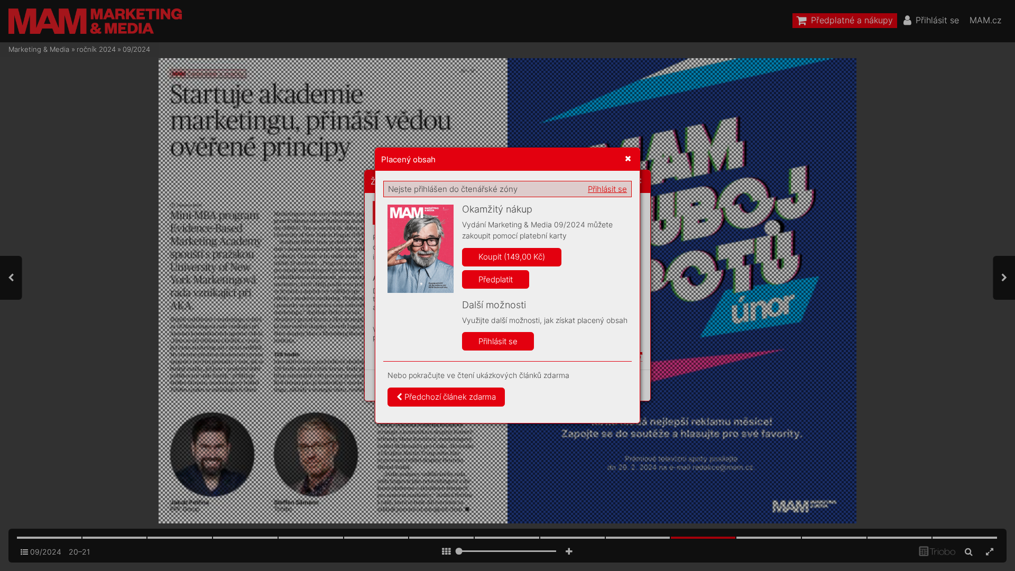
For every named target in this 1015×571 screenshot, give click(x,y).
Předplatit (495, 279)
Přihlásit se (607, 189)
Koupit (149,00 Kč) (511, 257)
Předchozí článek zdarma (449, 397)
